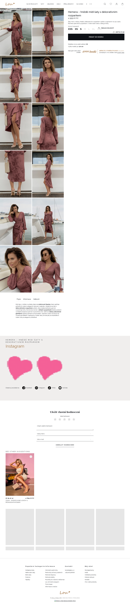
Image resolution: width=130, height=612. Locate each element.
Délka (17, 10)
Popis (19, 299)
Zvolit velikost (73, 26)
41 (12, 498)
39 (8, 498)
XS (76, 29)
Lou (7, 10)
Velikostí (36, 299)
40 (10, 498)
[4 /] (69, 419)
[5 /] (73, 419)
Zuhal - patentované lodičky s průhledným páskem (17, 501)
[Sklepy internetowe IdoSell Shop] (65, 601)
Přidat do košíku (96, 37)
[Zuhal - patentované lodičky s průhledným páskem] (20, 474)
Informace (27, 299)
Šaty (11, 10)
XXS (70, 29)
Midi (22, 10)
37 (6, 498)
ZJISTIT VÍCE (120, 52)
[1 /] (55, 419)
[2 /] (59, 419)
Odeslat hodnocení (65, 445)
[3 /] (64, 419)
